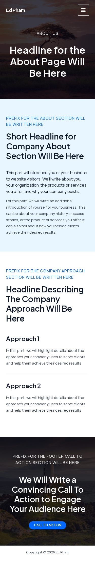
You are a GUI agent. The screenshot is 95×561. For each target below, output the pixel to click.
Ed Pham (15, 10)
